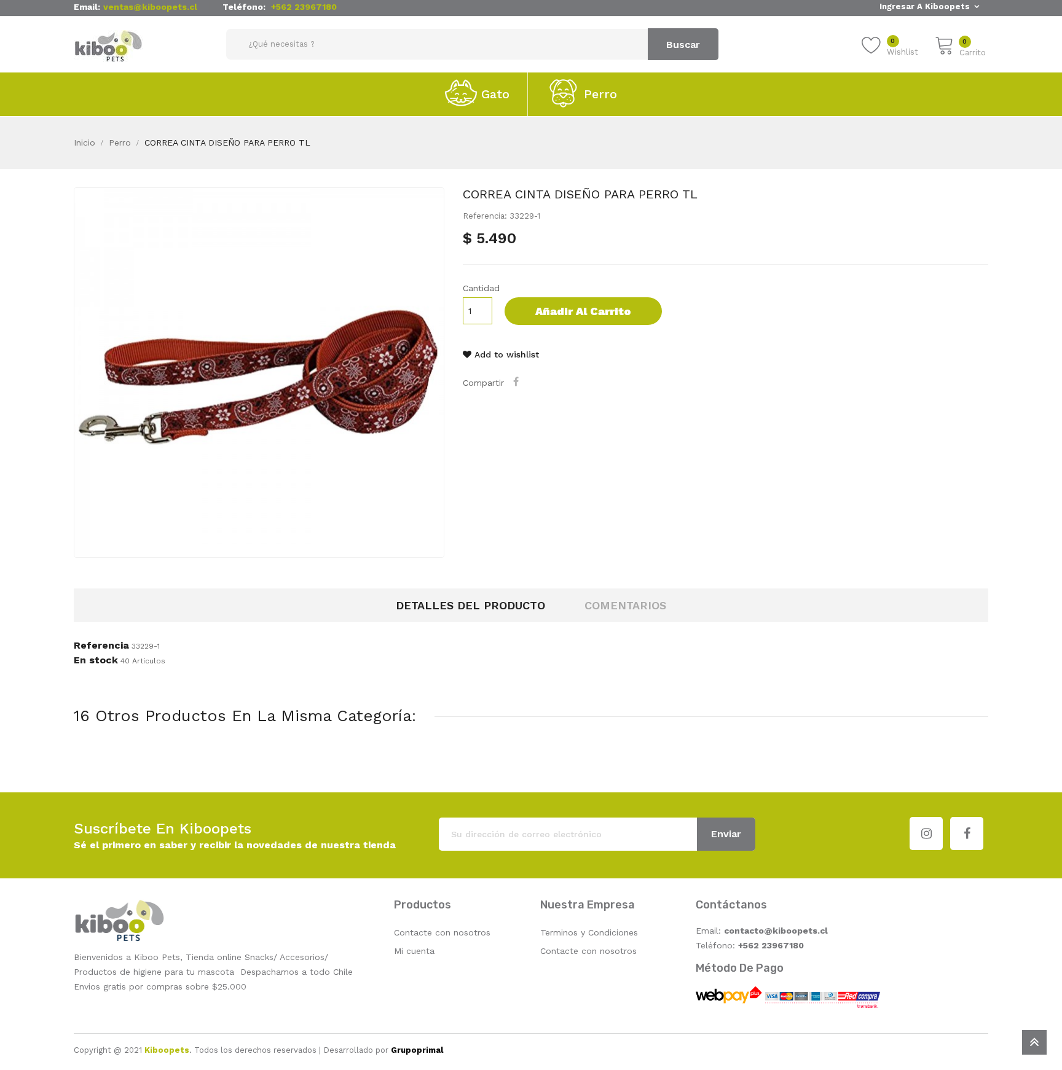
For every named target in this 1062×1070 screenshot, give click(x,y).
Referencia (101, 645)
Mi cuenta (414, 951)
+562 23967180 (304, 7)
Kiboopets (166, 1050)
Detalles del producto (470, 605)
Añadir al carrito (583, 311)
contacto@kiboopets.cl (776, 930)
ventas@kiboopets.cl (150, 7)
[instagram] (926, 833)
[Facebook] (966, 833)
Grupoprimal (417, 1050)
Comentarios (625, 605)
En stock (96, 660)
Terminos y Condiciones (589, 932)
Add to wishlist (505, 354)
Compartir (518, 381)
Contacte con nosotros (442, 932)
